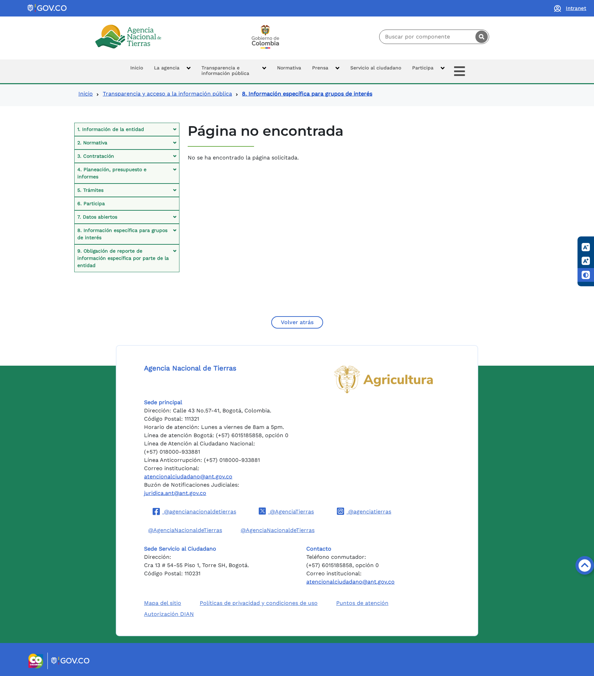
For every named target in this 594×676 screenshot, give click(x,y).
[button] (172, 71)
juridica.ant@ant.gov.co (175, 493)
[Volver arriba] (584, 565)
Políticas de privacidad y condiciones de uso (259, 603)
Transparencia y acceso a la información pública (167, 93)
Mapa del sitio (162, 603)
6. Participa (91, 203)
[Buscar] (481, 37)
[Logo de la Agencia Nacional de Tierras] (128, 36)
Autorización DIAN (169, 614)
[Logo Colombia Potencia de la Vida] (265, 36)
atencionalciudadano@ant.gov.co (188, 476)
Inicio (85, 93)
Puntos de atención (362, 603)
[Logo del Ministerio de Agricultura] (383, 379)
